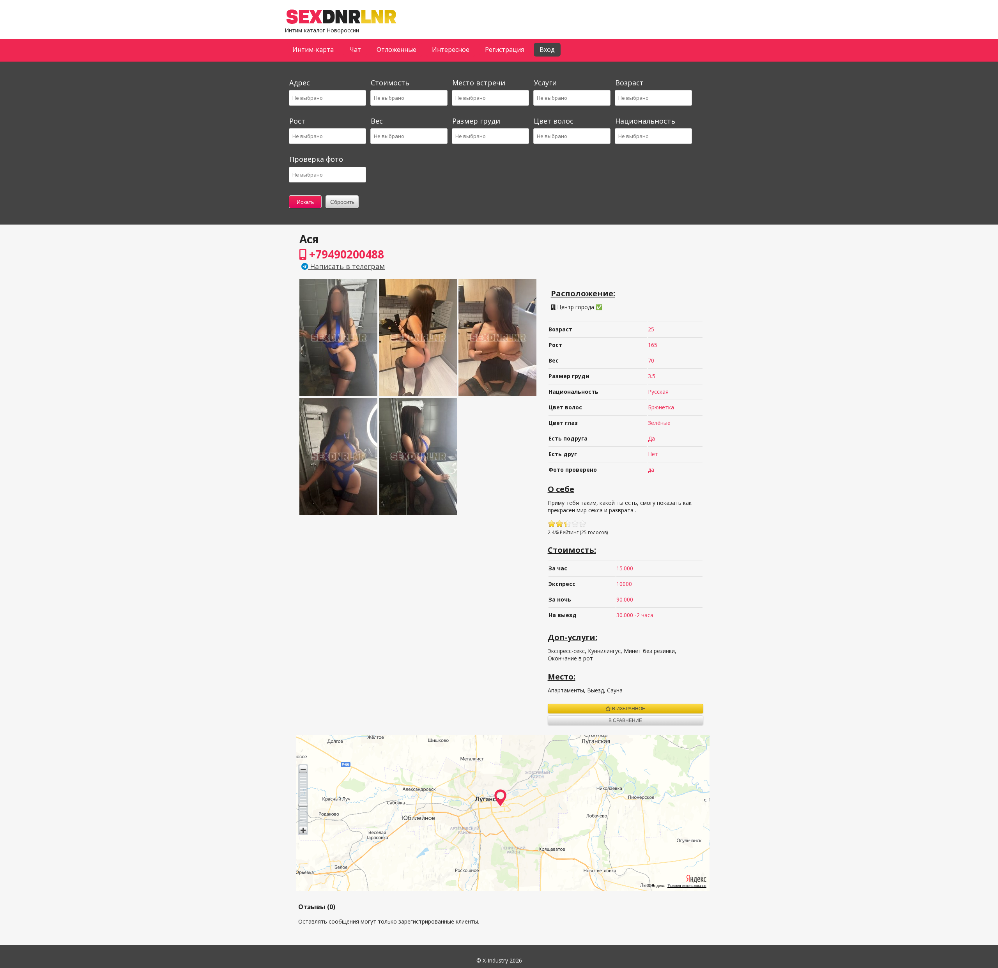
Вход (547, 49)
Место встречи (478, 82)
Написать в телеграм (346, 266)
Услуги (545, 82)
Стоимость (390, 82)
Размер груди (476, 121)
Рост (297, 121)
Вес (377, 121)
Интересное (450, 49)
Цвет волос (553, 121)
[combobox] (327, 98)
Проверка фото (316, 159)
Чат (355, 49)
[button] (303, 769)
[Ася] (338, 394)
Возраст (629, 82)
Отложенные (396, 49)
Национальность (645, 121)
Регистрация (504, 49)
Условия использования (686, 885)
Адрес (299, 82)
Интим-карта (313, 49)
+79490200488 (345, 254)
